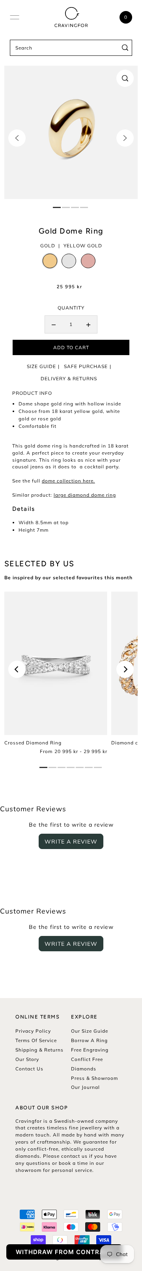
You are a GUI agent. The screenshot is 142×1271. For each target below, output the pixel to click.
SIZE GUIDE (41, 366)
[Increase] (88, 324)
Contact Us (29, 1069)
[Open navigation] (14, 17)
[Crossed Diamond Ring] (55, 663)
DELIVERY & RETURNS (69, 378)
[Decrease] (53, 324)
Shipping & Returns (39, 1050)
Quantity (71, 308)
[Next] (125, 138)
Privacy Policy (33, 1031)
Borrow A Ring (89, 1040)
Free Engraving (89, 1050)
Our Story (27, 1059)
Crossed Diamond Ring (33, 743)
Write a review (71, 841)
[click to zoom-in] (125, 78)
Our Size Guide (89, 1031)
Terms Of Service (36, 1040)
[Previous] (17, 138)
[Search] (125, 47)
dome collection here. (68, 481)
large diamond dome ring (85, 495)
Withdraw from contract (64, 1252)
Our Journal (85, 1087)
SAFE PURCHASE (86, 366)
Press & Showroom (94, 1078)
